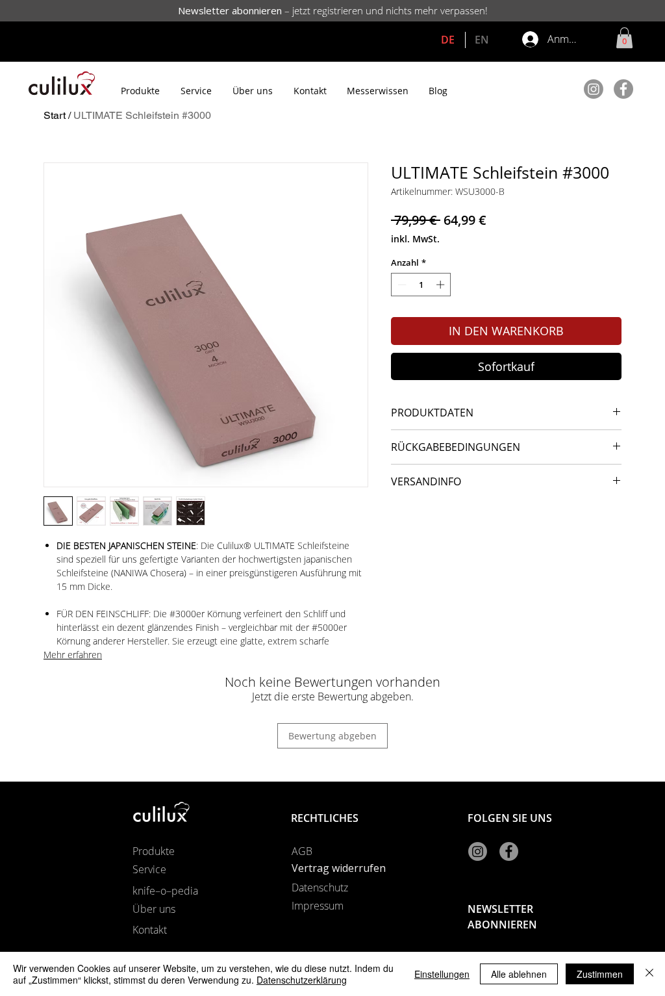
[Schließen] (649, 974)
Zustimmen (600, 973)
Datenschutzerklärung (302, 979)
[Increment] (441, 285)
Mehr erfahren (73, 654)
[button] (624, 37)
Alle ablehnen (519, 973)
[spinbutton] (421, 285)
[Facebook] (623, 89)
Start (55, 115)
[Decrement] (400, 285)
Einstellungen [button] (442, 973)
